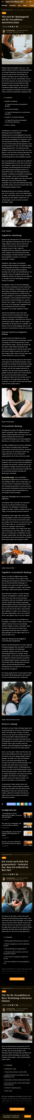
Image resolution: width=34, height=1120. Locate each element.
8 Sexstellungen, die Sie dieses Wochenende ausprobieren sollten (11, 833)
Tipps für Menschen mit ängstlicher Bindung (16, 105)
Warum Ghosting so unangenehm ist (15, 949)
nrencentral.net (14, 1)
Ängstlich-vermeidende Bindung (14, 117)
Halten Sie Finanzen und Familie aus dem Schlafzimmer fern (16, 1076)
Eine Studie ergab (8, 477)
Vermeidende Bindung (11, 109)
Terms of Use (15, 1117)
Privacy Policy (6, 1117)
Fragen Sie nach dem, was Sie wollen (16, 1072)
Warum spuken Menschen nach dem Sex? (17, 941)
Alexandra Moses (10, 30)
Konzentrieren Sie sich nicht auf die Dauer (17, 1080)
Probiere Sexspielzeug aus (13, 1088)
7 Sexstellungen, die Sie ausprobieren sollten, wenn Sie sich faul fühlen (12, 815)
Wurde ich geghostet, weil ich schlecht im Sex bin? (16, 944)
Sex (29, 814)
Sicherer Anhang (10, 125)
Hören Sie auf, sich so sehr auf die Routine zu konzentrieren (16, 1083)
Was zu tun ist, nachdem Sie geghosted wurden (15, 957)
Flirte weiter (8, 1091)
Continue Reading (17, 979)
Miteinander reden (10, 1069)
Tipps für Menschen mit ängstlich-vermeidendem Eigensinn (16, 121)
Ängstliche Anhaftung (11, 101)
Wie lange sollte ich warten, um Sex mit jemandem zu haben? (15, 952)
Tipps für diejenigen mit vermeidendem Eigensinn (17, 113)
